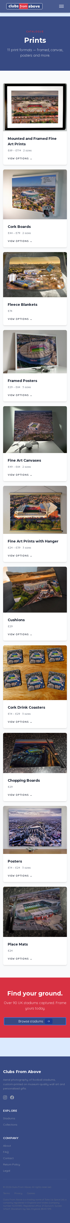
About (7, 1145)
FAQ (6, 1152)
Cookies (31, 1193)
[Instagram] (5, 1097)
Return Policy (11, 1164)
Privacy (18, 1193)
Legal (6, 1170)
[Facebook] (12, 1097)
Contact (8, 1158)
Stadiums (9, 1118)
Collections (10, 1124)
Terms (6, 1193)
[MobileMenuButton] (61, 6)
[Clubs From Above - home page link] (24, 6)
